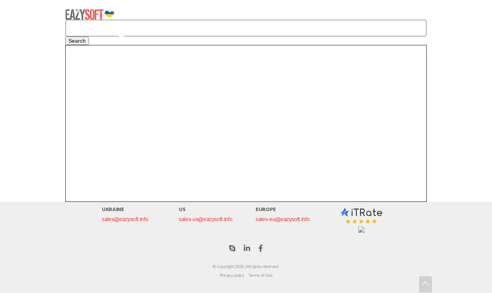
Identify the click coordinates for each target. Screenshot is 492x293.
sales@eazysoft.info (125, 219)
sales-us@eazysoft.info (205, 219)
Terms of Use (260, 275)
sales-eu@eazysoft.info (282, 219)
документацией (237, 92)
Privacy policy (232, 275)
